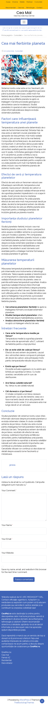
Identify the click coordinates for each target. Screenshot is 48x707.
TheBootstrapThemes (24, 702)
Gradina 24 (6, 652)
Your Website (7, 553)
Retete (22, 2)
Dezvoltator (6, 663)
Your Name (6, 525)
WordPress (25, 700)
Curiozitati (38, 2)
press (12, 465)
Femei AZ (5, 657)
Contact (39, 8)
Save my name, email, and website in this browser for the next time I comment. (23, 570)
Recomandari (11, 8)
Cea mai (21, 8)
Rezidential (6, 660)
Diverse (15, 2)
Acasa (8, 2)
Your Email (6, 539)
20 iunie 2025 (9, 51)
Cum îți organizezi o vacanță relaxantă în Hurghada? (22, 29)
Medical (29, 2)
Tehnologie (30, 8)
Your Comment (8, 490)
